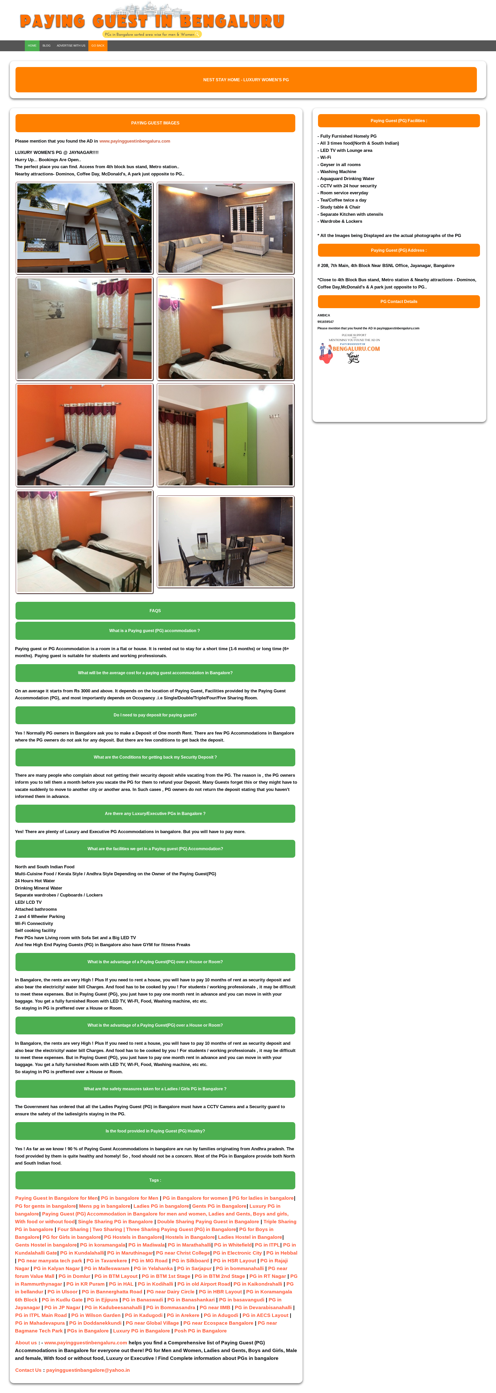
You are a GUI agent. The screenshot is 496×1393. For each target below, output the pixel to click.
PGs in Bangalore (88, 1330)
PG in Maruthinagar (130, 1253)
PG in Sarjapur (194, 1268)
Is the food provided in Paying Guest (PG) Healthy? (155, 1131)
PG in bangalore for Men (129, 1198)
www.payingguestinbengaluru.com (134, 141)
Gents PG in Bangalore (219, 1206)
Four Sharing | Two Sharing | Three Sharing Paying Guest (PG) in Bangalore (147, 1229)
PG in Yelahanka (153, 1268)
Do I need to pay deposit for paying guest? (155, 715)
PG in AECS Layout (265, 1315)
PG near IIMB (215, 1307)
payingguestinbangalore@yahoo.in (88, 1370)
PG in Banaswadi (142, 1299)
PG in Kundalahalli (82, 1253)
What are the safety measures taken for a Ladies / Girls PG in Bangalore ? (155, 1089)
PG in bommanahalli (240, 1268)
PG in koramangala (102, 1245)
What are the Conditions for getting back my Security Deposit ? (155, 757)
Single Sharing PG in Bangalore (116, 1221)
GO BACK (97, 45)
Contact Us (28, 1370)
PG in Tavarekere (107, 1260)
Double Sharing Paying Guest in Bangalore (208, 1221)
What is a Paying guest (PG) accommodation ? (154, 630)
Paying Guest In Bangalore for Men (56, 1198)
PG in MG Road (149, 1260)
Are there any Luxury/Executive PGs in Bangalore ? (155, 813)
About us (26, 1342)
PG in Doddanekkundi (95, 1323)
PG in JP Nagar (62, 1307)
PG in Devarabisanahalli (263, 1307)
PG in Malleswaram (106, 1268)
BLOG (47, 45)
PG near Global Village (152, 1323)
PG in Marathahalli (189, 1245)
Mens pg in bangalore (104, 1206)
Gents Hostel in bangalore (46, 1245)
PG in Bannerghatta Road (113, 1291)
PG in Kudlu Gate (62, 1299)
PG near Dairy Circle (171, 1291)
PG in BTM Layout (116, 1276)
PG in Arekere (183, 1315)
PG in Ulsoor (63, 1291)
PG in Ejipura (102, 1299)
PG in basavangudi (241, 1299)
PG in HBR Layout (220, 1291)
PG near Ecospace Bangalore (218, 1323)
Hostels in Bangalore (190, 1237)
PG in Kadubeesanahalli (113, 1307)
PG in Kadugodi (143, 1315)
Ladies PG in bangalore (161, 1206)
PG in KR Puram (85, 1284)
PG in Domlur (74, 1276)
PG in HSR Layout (234, 1260)
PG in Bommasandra (170, 1307)
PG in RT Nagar (268, 1276)
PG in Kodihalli (155, 1284)
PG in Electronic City (237, 1253)
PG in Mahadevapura (40, 1323)
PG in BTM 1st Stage (166, 1276)
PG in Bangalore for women (195, 1198)
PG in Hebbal (281, 1253)
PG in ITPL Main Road (41, 1315)
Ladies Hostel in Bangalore (250, 1237)
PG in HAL (121, 1284)
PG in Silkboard (190, 1260)
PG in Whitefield (233, 1245)
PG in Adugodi (221, 1315)
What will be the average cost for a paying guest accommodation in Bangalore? (155, 673)
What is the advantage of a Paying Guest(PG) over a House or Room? (155, 962)
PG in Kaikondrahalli (258, 1284)
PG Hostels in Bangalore (133, 1237)
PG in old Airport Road (203, 1284)
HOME (32, 45)
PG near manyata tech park (50, 1260)
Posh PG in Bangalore (200, 1330)
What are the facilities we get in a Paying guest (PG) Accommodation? (155, 849)
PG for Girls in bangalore (72, 1237)
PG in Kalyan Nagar (57, 1268)
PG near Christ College (183, 1253)
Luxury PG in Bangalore (141, 1330)
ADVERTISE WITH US (71, 45)
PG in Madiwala (146, 1245)
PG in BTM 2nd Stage (220, 1276)
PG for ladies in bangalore (263, 1198)
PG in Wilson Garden (96, 1315)
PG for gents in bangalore (45, 1206)
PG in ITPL (267, 1245)
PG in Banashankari (191, 1299)
